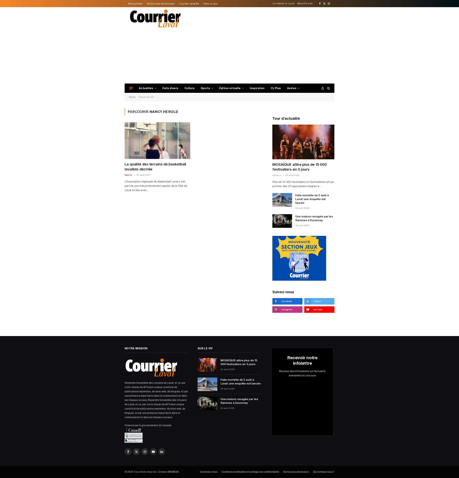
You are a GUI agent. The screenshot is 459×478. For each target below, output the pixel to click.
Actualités (146, 88)
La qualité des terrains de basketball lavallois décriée (155, 166)
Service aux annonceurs (161, 3)
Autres (292, 88)
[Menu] (131, 88)
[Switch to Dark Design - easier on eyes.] (323, 88)
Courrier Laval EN (189, 3)
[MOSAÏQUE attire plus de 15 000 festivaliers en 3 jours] (303, 142)
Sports (205, 88)
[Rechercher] (328, 88)
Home (132, 97)
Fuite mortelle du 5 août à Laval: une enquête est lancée (312, 199)
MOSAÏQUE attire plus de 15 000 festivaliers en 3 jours (299, 167)
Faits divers (170, 88)
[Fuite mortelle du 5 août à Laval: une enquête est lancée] (282, 200)
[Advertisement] (229, 57)
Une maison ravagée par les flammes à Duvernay (314, 218)
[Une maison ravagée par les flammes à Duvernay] (282, 221)
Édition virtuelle (230, 88)
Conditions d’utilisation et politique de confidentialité (250, 471)
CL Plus (276, 88)
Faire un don (211, 3)
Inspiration (257, 88)
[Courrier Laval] (155, 18)
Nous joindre (135, 3)
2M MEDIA (173, 471)
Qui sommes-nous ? (323, 471)
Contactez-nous (208, 471)
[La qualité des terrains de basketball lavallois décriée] (157, 140)
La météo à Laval (284, 3)
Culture (189, 88)
